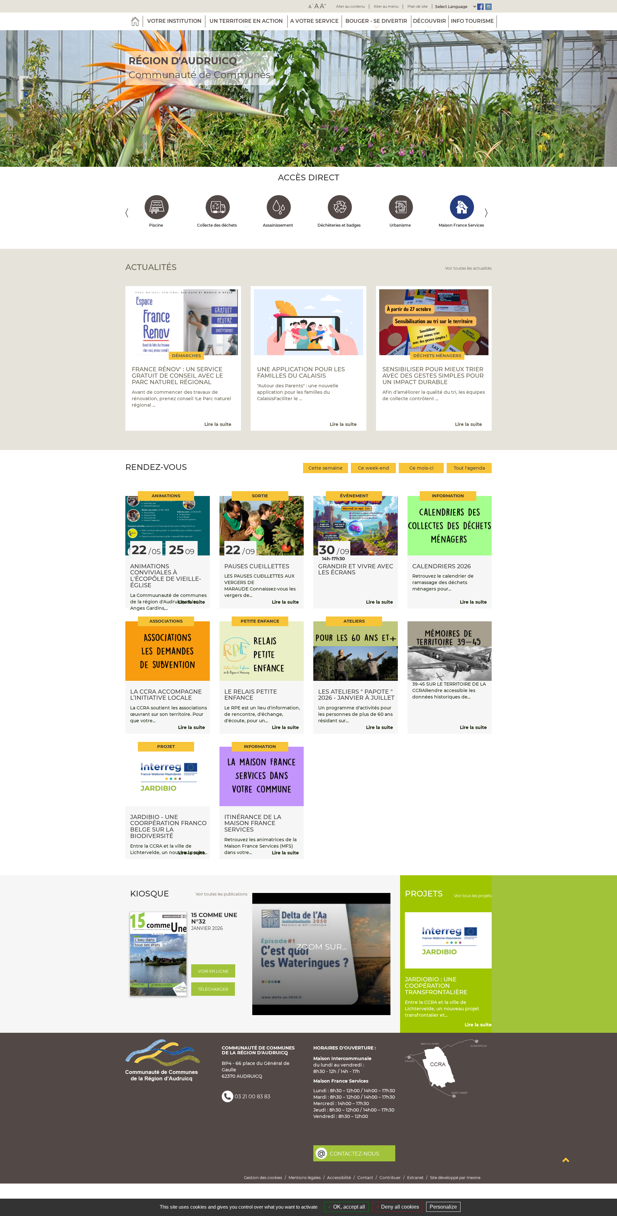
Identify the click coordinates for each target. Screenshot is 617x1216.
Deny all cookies (399, 1207)
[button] (46, 98)
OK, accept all (348, 1207)
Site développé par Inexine (455, 1177)
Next (489, 214)
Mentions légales (305, 1177)
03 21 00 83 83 (252, 1097)
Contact (365, 1177)
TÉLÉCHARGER (213, 989)
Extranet (415, 1177)
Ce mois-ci (421, 468)
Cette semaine (325, 468)
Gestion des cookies (263, 1177)
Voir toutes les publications (221, 894)
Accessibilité (339, 1177)
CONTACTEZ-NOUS (354, 1154)
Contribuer (390, 1177)
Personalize (443, 1207)
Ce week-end (373, 468)
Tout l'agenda (469, 468)
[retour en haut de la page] (566, 1160)
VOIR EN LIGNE (213, 971)
